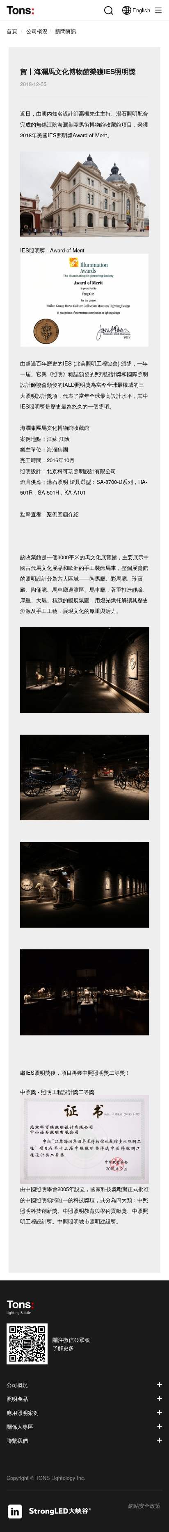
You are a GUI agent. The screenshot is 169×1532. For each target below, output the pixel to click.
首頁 (12, 31)
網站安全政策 (144, 1506)
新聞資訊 (65, 31)
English (141, 10)
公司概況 (37, 31)
